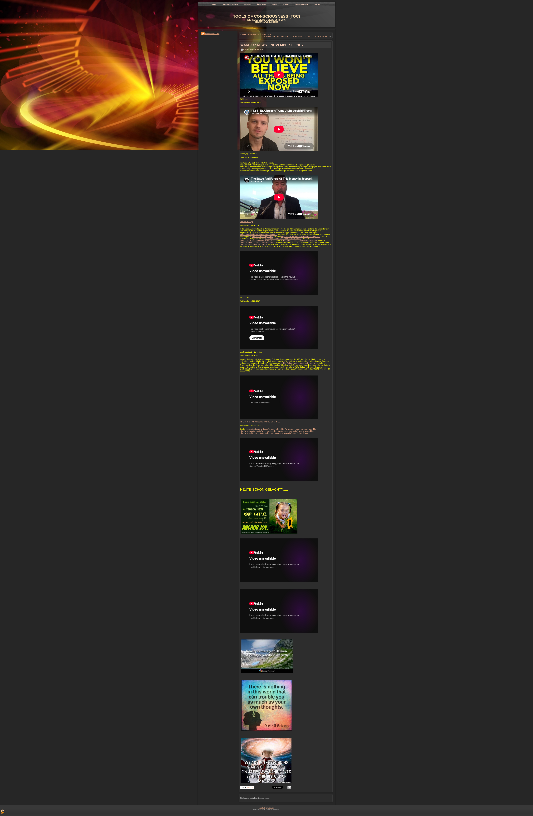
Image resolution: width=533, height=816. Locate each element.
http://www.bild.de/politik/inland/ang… (257, 433)
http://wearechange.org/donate (253, 244)
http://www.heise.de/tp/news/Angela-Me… (299, 429)
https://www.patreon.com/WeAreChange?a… (300, 237)
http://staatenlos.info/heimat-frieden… (300, 363)
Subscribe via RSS (212, 34)
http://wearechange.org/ (262, 237)
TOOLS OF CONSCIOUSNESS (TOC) (266, 16)
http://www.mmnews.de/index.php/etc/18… (295, 431)
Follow (250, 787)
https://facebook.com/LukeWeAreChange (283, 239)
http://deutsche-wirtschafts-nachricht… (264, 429)
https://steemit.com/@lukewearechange (257, 243)
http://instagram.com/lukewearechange (300, 241)
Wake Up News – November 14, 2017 (258, 34)
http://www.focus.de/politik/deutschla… (291, 433)
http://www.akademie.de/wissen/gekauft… (258, 431)
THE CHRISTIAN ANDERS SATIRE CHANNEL (260, 422)
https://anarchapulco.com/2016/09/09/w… (258, 235)
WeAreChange (246, 222)
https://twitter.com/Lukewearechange (256, 241)
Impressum (270, 808)
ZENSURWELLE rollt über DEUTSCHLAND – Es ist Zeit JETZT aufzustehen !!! (295, 36)
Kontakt (262, 808)
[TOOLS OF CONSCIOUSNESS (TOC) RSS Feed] (2, 811)
